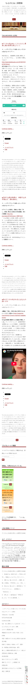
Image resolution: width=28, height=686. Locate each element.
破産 (24, 182)
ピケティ (13, 554)
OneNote (21, 167)
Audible (11, 280)
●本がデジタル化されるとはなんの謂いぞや (14, 300)
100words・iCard (7, 615)
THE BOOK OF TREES (19, 169)
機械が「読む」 (7, 430)
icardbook (5, 621)
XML (9, 170)
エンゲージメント (14, 283)
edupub (4, 545)
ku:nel (3, 424)
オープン (10, 550)
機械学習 (7, 557)
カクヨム (12, 285)
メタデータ (13, 426)
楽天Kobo (6, 182)
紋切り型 (15, 291)
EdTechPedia (21, 543)
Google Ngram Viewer (7, 420)
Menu (14, 19)
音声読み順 (14, 189)
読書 (9, 559)
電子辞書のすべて (16, 431)
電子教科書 (6, 561)
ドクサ (3, 426)
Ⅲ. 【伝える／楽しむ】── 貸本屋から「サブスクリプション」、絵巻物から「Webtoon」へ (14, 589)
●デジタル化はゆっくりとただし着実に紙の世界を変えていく (14, 44)
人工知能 (15, 555)
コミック (15, 424)
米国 (17, 557)
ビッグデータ (5, 554)
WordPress (4, 170)
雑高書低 (20, 183)
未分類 (4, 656)
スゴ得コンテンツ (21, 424)
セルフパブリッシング (11, 287)
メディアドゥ (19, 426)
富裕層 (3, 180)
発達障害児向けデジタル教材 (15, 182)
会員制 (11, 289)
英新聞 (23, 291)
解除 (11, 480)
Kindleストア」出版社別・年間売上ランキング (12, 422)
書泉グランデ (8, 180)
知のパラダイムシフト (8, 659)
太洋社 (23, 178)
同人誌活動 (19, 178)
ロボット (4, 556)
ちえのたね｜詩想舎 (14, 3)
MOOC (6, 547)
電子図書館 (9, 431)
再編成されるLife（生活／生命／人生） (13, 632)
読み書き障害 (15, 183)
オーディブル (6, 285)
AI (8, 543)
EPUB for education (13, 165)
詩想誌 (4, 665)
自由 (23, 557)
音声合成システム (10, 293)
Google (21, 545)
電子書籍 (4, 293)
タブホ (18, 287)
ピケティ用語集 (6, 629)
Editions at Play (17, 418)
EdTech (15, 543)
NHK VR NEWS (12, 282)
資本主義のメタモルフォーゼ (10, 668)
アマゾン (23, 548)
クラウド (16, 550)
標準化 (3, 557)
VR (21, 282)
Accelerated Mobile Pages (16, 163)
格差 (23, 556)
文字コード (5, 428)
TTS (19, 282)
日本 (21, 556)
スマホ (21, 550)
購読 (6, 480)
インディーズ (6, 283)
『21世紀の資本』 (16, 547)
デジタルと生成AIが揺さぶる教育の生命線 (13, 533)
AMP (23, 163)
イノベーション (5, 550)
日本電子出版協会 (17, 428)
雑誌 (5, 431)
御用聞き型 (19, 289)
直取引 (11, 291)
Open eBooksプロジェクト (8, 169)
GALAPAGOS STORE (18, 280)
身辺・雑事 (5, 671)
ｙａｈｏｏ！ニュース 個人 (16, 170)
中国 (8, 556)
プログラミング (20, 554)
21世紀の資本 (4, 543)
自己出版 (4, 183)
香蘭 (18, 189)
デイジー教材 (23, 172)
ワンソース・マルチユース (11, 176)
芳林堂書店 (8, 183)
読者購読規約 (6, 484)
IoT (3, 547)
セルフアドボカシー (14, 172)
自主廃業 (21, 430)
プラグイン (10, 174)
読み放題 (6, 559)
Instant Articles (9, 167)
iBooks (3, 167)
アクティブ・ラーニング (13, 548)
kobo (7, 282)
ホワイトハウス (17, 174)
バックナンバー (7, 487)
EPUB (23, 418)
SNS (9, 547)
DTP (8, 165)
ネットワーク (5, 174)
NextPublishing (8, 424)
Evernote (21, 165)
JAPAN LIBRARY (19, 420)
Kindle (14, 167)
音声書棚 (9, 189)
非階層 (23, 187)
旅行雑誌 (11, 428)
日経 (8, 291)
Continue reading (8, 129)
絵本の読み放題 (15, 430)
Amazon (12, 418)
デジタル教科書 (19, 552)
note (17, 167)
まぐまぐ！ (11, 488)
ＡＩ (20, 561)
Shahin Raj (20, 683)
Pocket (7, 143)
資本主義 (14, 559)
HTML (14, 420)
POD (17, 282)
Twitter (11, 547)
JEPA (24, 420)
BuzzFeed (4, 165)
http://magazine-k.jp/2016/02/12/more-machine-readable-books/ (14, 315)
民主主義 (13, 557)
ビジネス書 (7, 426)
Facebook (14, 545)
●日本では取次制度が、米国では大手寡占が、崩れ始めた (14, 198)
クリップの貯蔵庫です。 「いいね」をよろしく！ (14, 518)
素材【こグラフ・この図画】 (10, 662)
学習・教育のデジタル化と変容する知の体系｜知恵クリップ (7, 474)
